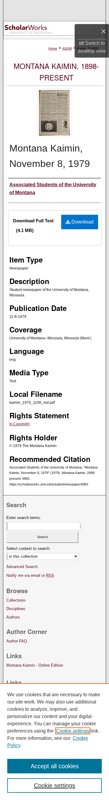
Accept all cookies (55, 766)
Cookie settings (72, 730)
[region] (54, 741)
